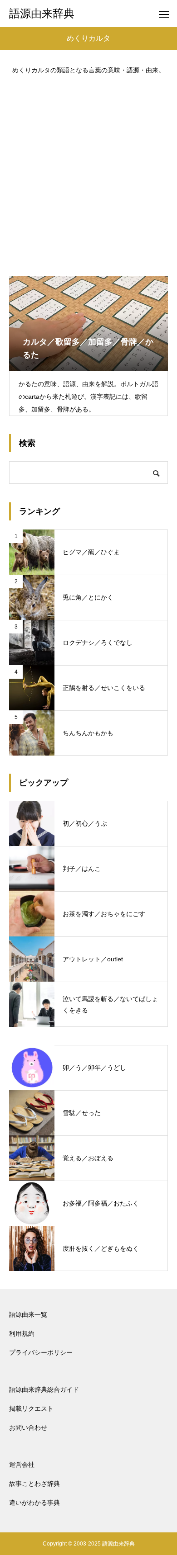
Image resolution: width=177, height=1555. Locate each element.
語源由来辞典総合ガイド (44, 1389)
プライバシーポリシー (41, 1352)
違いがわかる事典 (34, 1502)
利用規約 (21, 1333)
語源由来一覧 (28, 1314)
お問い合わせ (28, 1427)
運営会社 (21, 1464)
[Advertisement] (88, 171)
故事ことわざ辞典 (34, 1483)
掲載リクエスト (31, 1408)
